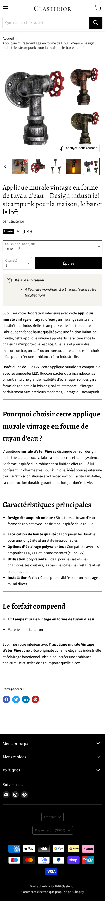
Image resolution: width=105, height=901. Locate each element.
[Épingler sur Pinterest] (35, 699)
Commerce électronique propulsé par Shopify (52, 892)
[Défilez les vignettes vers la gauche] (6, 166)
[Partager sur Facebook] (6, 699)
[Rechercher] (95, 23)
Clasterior (16, 221)
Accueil (8, 38)
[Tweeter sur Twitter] (16, 699)
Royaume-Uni (50, 830)
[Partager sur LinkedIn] (26, 699)
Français (50, 816)
